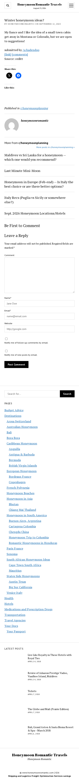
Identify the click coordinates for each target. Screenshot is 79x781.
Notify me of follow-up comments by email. (26, 342)
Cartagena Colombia (22, 526)
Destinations (12, 416)
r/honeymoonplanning (34, 108)
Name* (7, 298)
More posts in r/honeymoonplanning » (55, 147)
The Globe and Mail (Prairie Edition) (48, 709)
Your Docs (11, 626)
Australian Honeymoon (22, 427)
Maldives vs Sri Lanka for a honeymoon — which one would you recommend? (35, 157)
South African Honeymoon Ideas (28, 559)
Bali (9, 432)
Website (8, 323)
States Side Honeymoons (23, 576)
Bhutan (14, 504)
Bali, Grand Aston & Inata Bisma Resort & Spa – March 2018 (50, 729)
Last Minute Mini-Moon (22, 170)
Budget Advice (14, 410)
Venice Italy (14, 593)
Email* (7, 310)
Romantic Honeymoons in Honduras (33, 543)
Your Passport (16, 631)
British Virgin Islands (23, 465)
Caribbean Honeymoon (22, 443)
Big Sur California (20, 587)
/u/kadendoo (31, 50)
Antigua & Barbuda (22, 454)
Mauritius (15, 571)
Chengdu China (19, 532)
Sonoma (12, 554)
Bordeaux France (20, 477)
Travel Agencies (15, 620)
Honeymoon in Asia (20, 499)
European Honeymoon (22, 471)
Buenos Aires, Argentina (25, 521)
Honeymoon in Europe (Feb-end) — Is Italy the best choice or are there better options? (38, 184)
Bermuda (15, 460)
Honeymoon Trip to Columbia (29, 537)
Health (8, 598)
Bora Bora (13, 438)
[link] (7, 54)
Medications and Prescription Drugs (28, 609)
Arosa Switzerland (19, 421)
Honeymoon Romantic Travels (39, 4)
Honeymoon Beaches (20, 493)
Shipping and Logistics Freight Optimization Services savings (39, 776)
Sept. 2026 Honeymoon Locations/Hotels (34, 213)
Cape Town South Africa (25, 565)
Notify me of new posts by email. (20, 354)
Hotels (8, 604)
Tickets (32, 691)
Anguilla (14, 449)
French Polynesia (18, 488)
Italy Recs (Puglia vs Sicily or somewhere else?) (35, 199)
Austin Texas (17, 582)
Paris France (15, 548)
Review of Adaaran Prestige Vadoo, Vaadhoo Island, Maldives (48, 674)
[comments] (20, 54)
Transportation (14, 615)
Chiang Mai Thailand (22, 510)
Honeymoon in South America (27, 515)
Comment (9, 255)
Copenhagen (17, 482)
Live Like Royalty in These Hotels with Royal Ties (49, 656)
